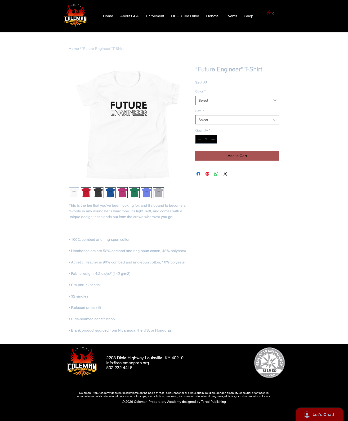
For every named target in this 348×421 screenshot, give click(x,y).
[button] (272, 12)
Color (200, 91)
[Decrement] (199, 139)
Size (199, 111)
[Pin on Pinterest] (207, 174)
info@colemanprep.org (127, 362)
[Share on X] (225, 174)
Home (74, 48)
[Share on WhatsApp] (216, 174)
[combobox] (237, 100)
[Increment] (213, 139)
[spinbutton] (206, 139)
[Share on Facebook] (198, 174)
